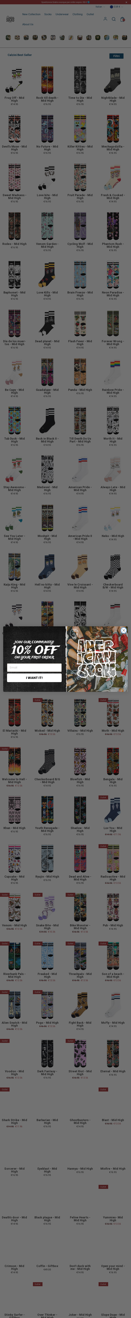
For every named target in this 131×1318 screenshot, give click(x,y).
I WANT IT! (34, 678)
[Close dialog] (124, 630)
